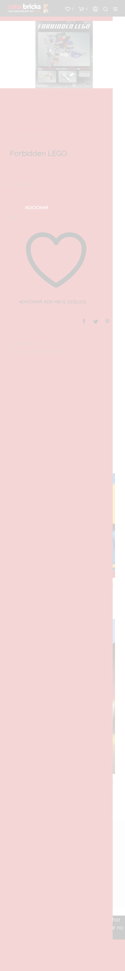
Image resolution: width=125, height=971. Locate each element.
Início (15, 136)
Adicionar (36, 207)
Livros (32, 136)
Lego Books (41, 351)
